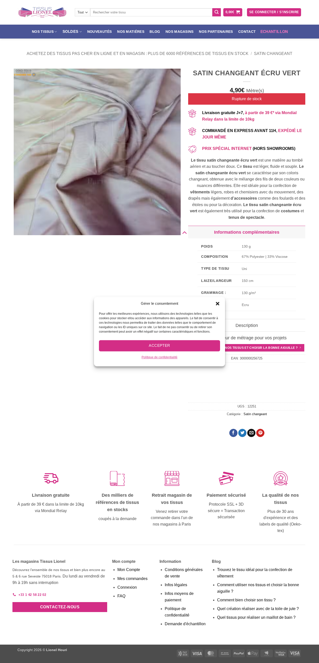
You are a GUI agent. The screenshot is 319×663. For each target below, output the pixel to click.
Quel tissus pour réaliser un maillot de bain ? (256, 617)
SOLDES (71, 31)
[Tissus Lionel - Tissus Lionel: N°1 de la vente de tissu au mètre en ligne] (42, 12)
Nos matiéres (130, 32)
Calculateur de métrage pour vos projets (247, 337)
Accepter (159, 345)
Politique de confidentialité (159, 357)
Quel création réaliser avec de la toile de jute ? (258, 609)
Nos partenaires (216, 32)
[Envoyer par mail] (251, 433)
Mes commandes (132, 578)
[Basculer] (184, 232)
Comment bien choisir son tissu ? (246, 600)
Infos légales (176, 585)
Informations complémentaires (246, 232)
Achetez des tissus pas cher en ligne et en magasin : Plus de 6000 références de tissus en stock (137, 53)
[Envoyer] (216, 12)
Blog (155, 32)
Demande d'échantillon (185, 624)
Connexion (127, 587)
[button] (217, 303)
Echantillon (274, 32)
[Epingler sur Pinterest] (260, 433)
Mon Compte (128, 570)
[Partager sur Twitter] (242, 433)
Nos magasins (179, 32)
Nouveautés (99, 32)
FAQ (121, 596)
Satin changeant (273, 53)
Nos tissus (43, 32)
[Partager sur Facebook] (233, 433)
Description (247, 325)
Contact (247, 32)
